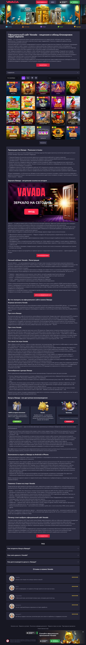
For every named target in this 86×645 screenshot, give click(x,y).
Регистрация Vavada (43, 536)
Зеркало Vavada (43, 65)
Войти (52, 2)
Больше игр (43, 142)
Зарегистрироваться (42, 2)
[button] (1, 14)
